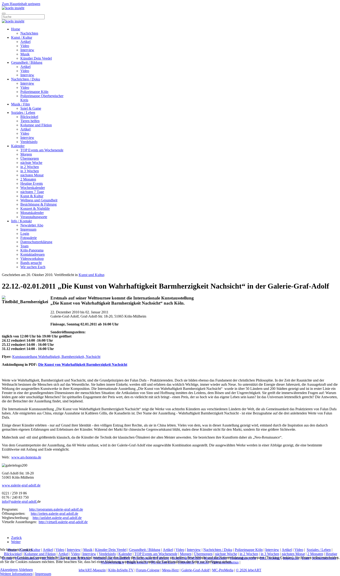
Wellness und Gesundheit (38, 200)
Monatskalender (32, 213)
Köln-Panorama (31, 250)
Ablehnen (26, 570)
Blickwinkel (29, 117)
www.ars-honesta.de (26, 457)
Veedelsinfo (28, 142)
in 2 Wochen (29, 167)
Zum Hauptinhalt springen (21, 4)
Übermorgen (29, 158)
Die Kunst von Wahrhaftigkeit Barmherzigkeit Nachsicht (82, 364)
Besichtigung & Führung (38, 204)
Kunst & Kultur (31, 196)
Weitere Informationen (16, 574)
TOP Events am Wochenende (41, 150)
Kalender (18, 146)
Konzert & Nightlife (35, 208)
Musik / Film (20, 104)
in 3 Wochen (29, 171)
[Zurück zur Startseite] (13, 8)
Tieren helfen (30, 121)
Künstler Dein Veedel (36, 58)
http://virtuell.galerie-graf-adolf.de (63, 522)
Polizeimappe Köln (34, 92)
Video (24, 46)
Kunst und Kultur (91, 275)
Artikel (25, 42)
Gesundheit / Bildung (26, 62)
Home (15, 29)
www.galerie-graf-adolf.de (21, 485)
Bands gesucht (31, 263)
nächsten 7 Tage (32, 192)
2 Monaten (28, 179)
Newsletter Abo (31, 225)
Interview (27, 50)
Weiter (16, 542)
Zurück (16, 538)
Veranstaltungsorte (33, 217)
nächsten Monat (31, 175)
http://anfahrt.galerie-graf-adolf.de (57, 518)
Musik (25, 54)
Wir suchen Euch (32, 267)
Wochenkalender (32, 188)
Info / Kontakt (21, 221)
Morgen (26, 154)
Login (24, 233)
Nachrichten (29, 33)
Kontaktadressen (32, 254)
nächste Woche (31, 163)
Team (24, 246)
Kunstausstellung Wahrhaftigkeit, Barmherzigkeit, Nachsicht (56, 357)
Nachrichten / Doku (25, 79)
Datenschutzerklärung (36, 242)
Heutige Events (31, 183)
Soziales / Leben (23, 113)
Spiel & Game (30, 108)
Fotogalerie (28, 238)
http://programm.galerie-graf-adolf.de (56, 509)
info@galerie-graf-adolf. (19, 501)
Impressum (28, 229)
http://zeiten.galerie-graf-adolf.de (54, 514)
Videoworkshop (32, 259)
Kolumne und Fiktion (36, 125)
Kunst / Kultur (21, 37)
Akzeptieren (9, 570)
